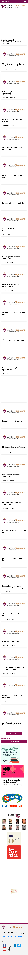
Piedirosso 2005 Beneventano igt (13, 559)
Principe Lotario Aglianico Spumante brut (11, 369)
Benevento (17, 42)
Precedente (10, 734)
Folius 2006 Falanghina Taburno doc (14, 531)
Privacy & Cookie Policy (8, 936)
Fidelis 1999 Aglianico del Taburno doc (11, 257)
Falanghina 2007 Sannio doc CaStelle (12, 120)
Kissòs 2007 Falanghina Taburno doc (14, 448)
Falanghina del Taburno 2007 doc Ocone (12, 696)
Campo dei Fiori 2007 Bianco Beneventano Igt (12, 230)
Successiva (18, 734)
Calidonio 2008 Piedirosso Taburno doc (11, 503)
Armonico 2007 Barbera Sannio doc (13, 313)
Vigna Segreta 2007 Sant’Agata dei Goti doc (13, 341)
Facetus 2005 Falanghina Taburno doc (11, 476)
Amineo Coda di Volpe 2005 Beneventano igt (12, 148)
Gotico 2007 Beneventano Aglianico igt (11, 93)
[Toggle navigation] (24, 1)
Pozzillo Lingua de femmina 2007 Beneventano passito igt (12, 587)
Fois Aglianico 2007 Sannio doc (13, 203)
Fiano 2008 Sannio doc (10, 641)
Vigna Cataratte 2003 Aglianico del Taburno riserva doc (13, 65)
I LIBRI (7, 1)
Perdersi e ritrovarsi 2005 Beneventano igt (11, 285)
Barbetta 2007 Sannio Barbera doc (13, 176)
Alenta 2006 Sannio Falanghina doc (13, 615)
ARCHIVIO (12, 1)
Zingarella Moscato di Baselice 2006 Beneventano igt (13, 668)
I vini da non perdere (8, 40)
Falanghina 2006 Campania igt (13, 421)
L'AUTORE (3, 1)
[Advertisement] (14, 24)
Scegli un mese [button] (13, 741)
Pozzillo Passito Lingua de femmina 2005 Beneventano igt (13, 724)
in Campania (7, 42)
